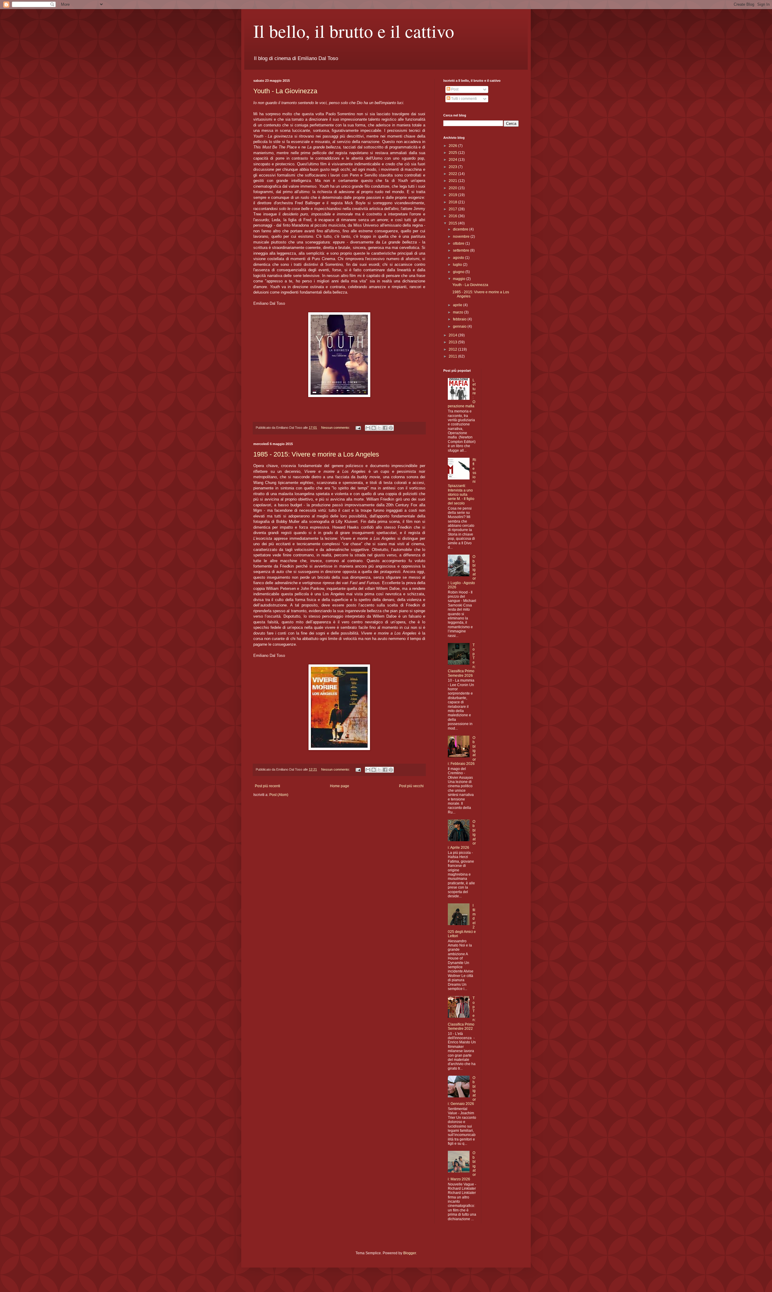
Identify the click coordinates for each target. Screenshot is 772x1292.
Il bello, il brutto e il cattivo (353, 31)
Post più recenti (267, 786)
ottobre (459, 243)
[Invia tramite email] (368, 428)
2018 (453, 202)
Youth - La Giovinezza (285, 91)
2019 (453, 195)
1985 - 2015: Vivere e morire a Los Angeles (316, 454)
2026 (453, 146)
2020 (453, 188)
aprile (458, 305)
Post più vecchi (411, 786)
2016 (453, 216)
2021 (453, 181)
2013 (453, 342)
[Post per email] (358, 427)
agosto (459, 258)
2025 (453, 153)
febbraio (460, 319)
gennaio (460, 326)
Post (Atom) (278, 795)
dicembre (461, 229)
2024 (453, 160)
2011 (453, 356)
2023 (453, 167)
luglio (458, 265)
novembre (461, 236)
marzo (458, 312)
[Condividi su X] (379, 428)
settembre (461, 250)
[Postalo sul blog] (374, 428)
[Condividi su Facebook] (385, 428)
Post (454, 89)
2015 (453, 223)
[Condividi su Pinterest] (391, 428)
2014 (453, 335)
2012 (453, 349)
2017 (453, 209)
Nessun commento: (336, 427)
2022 (453, 174)
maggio (459, 279)
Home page (339, 786)
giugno (459, 272)
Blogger (409, 1253)
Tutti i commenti (463, 99)
